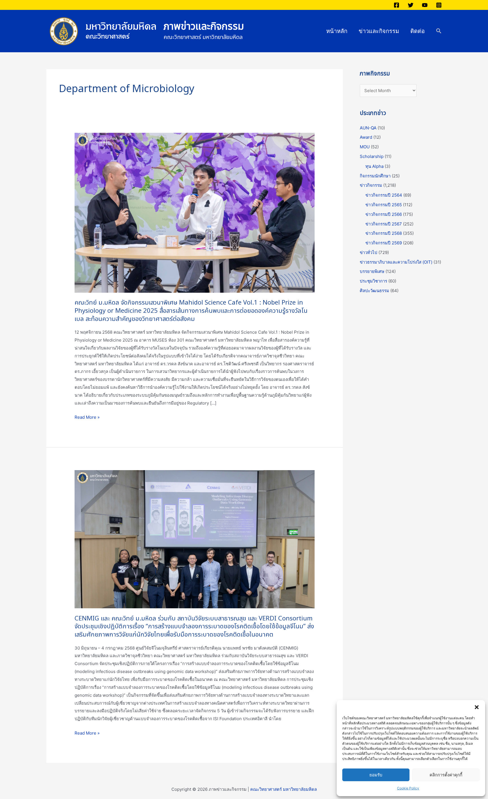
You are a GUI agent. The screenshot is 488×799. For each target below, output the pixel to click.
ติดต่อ (417, 31)
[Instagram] (439, 5)
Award (366, 137)
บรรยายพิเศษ (372, 271)
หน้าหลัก (336, 31)
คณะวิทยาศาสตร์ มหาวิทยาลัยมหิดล (283, 789)
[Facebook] (396, 5)
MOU (365, 146)
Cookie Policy (408, 788)
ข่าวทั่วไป (368, 252)
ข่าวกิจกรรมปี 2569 (383, 243)
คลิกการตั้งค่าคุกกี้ (446, 775)
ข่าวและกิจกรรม (379, 31)
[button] (477, 707)
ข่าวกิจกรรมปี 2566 (383, 214)
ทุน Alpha (374, 166)
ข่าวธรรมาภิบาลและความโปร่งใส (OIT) (396, 262)
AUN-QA (368, 128)
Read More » (87, 417)
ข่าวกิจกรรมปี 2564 (383, 195)
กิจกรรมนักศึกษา (375, 176)
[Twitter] (410, 5)
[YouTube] (425, 5)
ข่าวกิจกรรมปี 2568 (383, 233)
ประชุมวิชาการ (373, 281)
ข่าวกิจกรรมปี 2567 (383, 224)
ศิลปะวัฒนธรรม (374, 290)
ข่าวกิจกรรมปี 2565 (383, 204)
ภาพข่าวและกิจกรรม (204, 26)
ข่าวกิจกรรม (371, 185)
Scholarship (372, 156)
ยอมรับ (375, 775)
